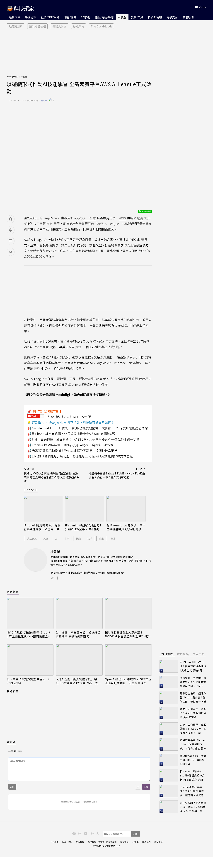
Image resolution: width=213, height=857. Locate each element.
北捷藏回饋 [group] (15, 26)
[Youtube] (196, 7)
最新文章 (14, 17)
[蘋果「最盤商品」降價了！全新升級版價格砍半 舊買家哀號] (169, 713)
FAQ (64, 841)
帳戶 (89, 538)
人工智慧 (32, 538)
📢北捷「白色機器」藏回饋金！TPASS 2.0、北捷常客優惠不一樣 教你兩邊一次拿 (83, 439)
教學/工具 (137, 17)
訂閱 (135, 833)
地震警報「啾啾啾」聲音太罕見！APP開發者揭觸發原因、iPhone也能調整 (193, 682)
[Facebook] (73, 833)
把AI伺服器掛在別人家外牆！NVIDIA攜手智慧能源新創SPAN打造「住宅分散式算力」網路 (128, 634)
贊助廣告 (13, 691)
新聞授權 (80, 841)
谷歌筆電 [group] (78, 26)
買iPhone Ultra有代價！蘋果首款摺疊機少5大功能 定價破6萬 (125, 527)
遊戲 (113, 538)
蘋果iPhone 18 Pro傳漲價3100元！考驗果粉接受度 (193, 760)
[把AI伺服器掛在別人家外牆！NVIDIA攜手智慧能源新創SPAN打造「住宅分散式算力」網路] (128, 613)
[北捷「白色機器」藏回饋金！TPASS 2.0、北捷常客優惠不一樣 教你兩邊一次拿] (169, 728)
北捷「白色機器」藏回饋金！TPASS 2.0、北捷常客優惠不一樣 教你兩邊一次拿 (193, 729)
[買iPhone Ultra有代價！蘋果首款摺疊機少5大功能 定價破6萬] (125, 509)
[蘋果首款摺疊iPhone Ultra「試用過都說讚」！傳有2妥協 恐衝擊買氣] (169, 744)
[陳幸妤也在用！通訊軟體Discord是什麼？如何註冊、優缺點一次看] (169, 697)
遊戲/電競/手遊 (104, 17)
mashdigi (63, 394)
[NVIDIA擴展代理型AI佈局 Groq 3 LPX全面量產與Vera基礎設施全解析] (30, 613)
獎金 (101, 538)
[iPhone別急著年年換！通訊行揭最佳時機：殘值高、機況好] (43, 509)
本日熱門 (167, 654)
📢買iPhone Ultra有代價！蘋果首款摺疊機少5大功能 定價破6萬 (71, 433)
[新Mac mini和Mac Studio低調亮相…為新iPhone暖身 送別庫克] (169, 775)
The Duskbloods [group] (101, 26)
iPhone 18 (31, 490)
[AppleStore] (97, 833)
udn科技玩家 (12, 76)
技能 (78, 538)
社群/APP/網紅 (50, 17)
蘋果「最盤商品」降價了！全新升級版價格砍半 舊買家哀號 (193, 713)
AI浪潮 (122, 17)
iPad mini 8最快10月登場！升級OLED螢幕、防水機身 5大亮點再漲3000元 (83, 527)
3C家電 (85, 17)
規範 (12, 786)
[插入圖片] (138, 787)
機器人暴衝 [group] (59, 26)
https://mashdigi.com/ (111, 573)
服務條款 (92, 841)
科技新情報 (155, 17)
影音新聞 (188, 17)
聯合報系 (124, 841)
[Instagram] (79, 833)
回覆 (146, 786)
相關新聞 (13, 592)
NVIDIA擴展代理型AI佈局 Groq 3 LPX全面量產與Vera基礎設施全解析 (29, 634)
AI (56, 538)
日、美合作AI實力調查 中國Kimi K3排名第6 (28, 681)
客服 (70, 841)
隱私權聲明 (111, 841)
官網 (66, 538)
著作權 (101, 841)
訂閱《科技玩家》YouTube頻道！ (71, 417)
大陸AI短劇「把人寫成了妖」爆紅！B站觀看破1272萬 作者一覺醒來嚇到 (78, 681)
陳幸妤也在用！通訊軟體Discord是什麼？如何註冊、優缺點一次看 (193, 697)
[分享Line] (11, 230)
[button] (200, 7)
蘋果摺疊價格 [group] (37, 26)
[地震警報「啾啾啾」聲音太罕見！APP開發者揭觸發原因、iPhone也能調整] (169, 682)
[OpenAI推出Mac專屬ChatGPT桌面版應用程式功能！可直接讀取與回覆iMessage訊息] (128, 660)
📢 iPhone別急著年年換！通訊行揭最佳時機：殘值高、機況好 (70, 445)
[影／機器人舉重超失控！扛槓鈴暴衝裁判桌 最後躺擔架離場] (79, 613)
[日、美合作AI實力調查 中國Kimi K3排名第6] (30, 660)
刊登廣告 (54, 841)
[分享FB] (11, 219)
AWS (46, 538)
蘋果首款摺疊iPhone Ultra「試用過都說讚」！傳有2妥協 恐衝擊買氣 (193, 744)
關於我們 (146, 841)
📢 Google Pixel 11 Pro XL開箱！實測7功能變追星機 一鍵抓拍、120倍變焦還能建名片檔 (87, 428)
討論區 (11, 742)
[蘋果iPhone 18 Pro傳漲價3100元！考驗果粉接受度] (169, 760)
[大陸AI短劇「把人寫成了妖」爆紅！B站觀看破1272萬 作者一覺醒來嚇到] (79, 660)
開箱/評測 (70, 17)
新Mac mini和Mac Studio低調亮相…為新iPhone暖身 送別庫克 (193, 775)
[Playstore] (91, 833)
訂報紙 (135, 841)
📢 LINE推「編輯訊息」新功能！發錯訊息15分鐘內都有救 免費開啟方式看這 (80, 456)
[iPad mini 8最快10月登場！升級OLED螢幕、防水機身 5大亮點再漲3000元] (84, 509)
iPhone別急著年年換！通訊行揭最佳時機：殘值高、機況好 (43, 527)
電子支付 (172, 17)
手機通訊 (30, 17)
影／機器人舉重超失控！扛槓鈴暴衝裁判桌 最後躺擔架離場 (78, 634)
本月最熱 (198, 654)
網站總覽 (158, 841)
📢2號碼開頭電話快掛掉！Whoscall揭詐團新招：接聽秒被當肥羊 (72, 450)
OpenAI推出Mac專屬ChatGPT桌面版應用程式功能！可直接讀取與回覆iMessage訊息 (128, 681)
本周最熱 (183, 654)
